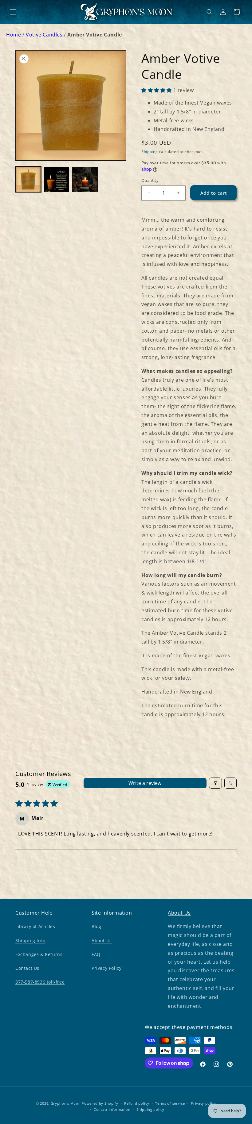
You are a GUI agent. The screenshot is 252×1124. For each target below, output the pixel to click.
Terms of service (170, 1103)
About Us (102, 940)
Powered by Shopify (100, 1103)
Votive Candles (44, 34)
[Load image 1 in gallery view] (28, 179)
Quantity (150, 180)
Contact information (112, 1109)
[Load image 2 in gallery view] (56, 179)
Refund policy (136, 1103)
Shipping (149, 151)
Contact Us (27, 968)
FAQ (96, 954)
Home (13, 34)
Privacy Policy (106, 968)
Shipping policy (150, 1109)
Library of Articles (35, 926)
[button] (13, 12)
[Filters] (215, 783)
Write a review (144, 783)
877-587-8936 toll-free (40, 982)
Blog (96, 926)
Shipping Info (30, 940)
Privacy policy (203, 1103)
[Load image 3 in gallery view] (85, 179)
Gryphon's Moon (66, 1103)
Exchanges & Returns (38, 954)
